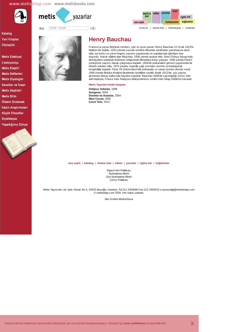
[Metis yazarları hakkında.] (166, 17)
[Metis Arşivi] (175, 16)
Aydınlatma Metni (119, 173)
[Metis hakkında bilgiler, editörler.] (147, 17)
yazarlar (131, 163)
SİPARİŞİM (174, 28)
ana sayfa (74, 163)
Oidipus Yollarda (99, 88)
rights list (146, 163)
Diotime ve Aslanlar (101, 95)
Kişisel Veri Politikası (119, 170)
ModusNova (126, 199)
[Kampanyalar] (171, 22)
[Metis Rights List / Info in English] (185, 17)
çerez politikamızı (135, 323)
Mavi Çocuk (96, 98)
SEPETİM (158, 28)
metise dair (104, 163)
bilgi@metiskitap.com (182, 189)
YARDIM (190, 28)
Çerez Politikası (119, 179)
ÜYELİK (143, 28)
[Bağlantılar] (187, 22)
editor (119, 163)
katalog (89, 163)
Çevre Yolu (184, 75)
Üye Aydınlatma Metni (119, 176)
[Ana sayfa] (140, 22)
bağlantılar (162, 163)
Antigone (95, 92)
